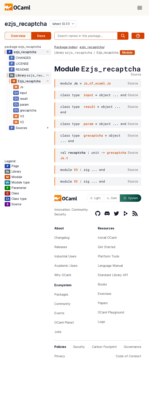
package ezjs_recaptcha (23, 47)
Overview (18, 36)
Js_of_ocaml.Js (97, 83)
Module (127, 52)
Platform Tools (108, 256)
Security (79, 347)
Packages (61, 294)
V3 (22, 116)
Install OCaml (107, 238)
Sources (21, 128)
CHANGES (23, 58)
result (24, 99)
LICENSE (22, 64)
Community (62, 304)
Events (59, 313)
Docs (41, 36)
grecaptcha (28, 110)
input (23, 93)
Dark (114, 198)
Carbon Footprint (104, 347)
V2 (22, 122)
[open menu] (140, 8)
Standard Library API (113, 275)
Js (21, 87)
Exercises (104, 294)
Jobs (58, 332)
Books (102, 284)
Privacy (59, 356)
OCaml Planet (64, 322)
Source (136, 74)
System (133, 198)
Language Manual (110, 266)
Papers (103, 303)
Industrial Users (65, 256)
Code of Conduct (128, 356)
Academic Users (66, 266)
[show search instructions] (138, 36)
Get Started (106, 247)
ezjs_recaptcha (26, 23)
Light (97, 198)
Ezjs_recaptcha (29, 81)
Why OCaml (62, 275)
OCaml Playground (111, 312)
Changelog (61, 238)
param (24, 104)
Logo (101, 322)
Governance (132, 347)
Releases (60, 247)
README (22, 69)
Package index (65, 47)
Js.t (64, 158)
